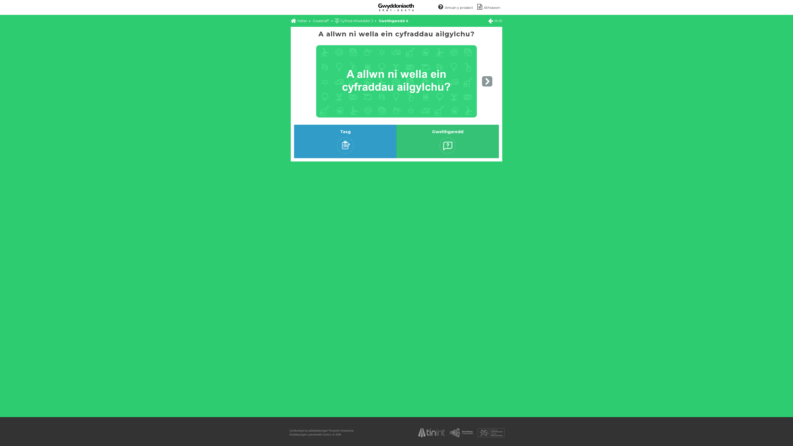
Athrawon (492, 8)
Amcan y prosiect (459, 8)
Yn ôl (498, 21)
